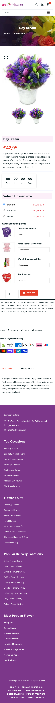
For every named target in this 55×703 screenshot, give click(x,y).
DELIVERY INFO (15, 690)
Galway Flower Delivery (14, 582)
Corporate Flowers (12, 510)
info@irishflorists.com (17, 430)
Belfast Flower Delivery (14, 577)
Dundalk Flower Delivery (14, 588)
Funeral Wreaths (11, 638)
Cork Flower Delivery (13, 566)
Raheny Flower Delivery (14, 604)
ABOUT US (14, 687)
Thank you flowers (12, 464)
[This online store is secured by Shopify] (7, 345)
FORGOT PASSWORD (35, 694)
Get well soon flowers (13, 459)
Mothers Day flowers (13, 480)
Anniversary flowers (12, 470)
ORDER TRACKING (15, 694)
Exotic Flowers (10, 660)
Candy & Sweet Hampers (15, 531)
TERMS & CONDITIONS (32, 687)
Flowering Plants (11, 655)
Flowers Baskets (11, 633)
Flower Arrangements (14, 649)
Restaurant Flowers (12, 515)
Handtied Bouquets (13, 644)
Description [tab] (7, 368)
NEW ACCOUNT (18, 697)
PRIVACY (40, 697)
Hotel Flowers (10, 521)
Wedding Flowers (11, 504)
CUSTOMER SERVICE (34, 690)
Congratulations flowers (14, 454)
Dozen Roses (10, 628)
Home (7, 33)
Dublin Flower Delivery (13, 561)
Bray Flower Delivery (13, 598)
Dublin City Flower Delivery (15, 593)
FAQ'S (30, 697)
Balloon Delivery (11, 542)
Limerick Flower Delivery (14, 571)
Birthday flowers (11, 448)
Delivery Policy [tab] (27, 368)
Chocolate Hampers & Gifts (16, 537)
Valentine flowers (11, 475)
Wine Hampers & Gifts (13, 526)
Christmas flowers (12, 486)
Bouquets (8, 622)
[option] (27, 79)
